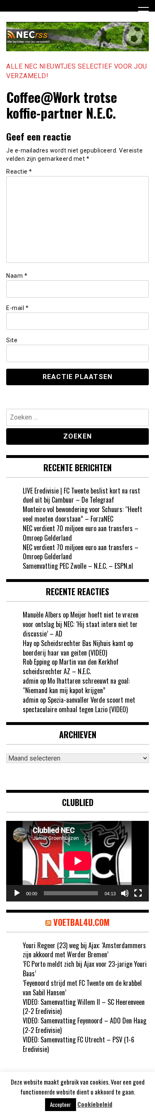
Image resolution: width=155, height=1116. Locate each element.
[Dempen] (125, 893)
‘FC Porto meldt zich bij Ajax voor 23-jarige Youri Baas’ (85, 968)
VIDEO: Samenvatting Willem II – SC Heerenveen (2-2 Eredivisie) (84, 1006)
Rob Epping (36, 662)
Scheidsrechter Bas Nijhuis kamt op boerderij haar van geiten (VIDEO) (78, 648)
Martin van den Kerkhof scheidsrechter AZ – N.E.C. (71, 666)
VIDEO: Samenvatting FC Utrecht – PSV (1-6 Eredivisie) (78, 1044)
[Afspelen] (17, 893)
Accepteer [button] (60, 1104)
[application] (77, 861)
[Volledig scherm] (138, 893)
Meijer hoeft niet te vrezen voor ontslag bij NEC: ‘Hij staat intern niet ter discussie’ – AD (80, 624)
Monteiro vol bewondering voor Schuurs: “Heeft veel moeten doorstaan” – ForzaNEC (82, 514)
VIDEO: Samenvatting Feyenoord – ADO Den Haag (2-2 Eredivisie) (84, 1025)
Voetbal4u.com (81, 922)
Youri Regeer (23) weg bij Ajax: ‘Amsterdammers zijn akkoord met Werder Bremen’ (84, 950)
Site (11, 340)
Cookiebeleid (94, 1104)
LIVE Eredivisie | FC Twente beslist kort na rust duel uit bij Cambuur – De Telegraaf (81, 495)
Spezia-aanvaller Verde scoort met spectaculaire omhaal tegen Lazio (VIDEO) (79, 704)
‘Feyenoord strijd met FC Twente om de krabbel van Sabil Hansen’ (82, 987)
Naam (16, 275)
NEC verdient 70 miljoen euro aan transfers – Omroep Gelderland (80, 533)
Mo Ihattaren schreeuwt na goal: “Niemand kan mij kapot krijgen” (76, 685)
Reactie (19, 171)
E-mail (17, 308)
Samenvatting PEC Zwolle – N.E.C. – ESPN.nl (78, 566)
